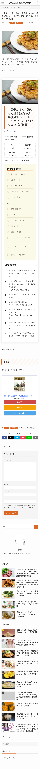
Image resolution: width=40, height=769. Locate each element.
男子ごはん (20, 22)
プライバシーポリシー (11, 758)
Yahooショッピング (19, 413)
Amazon (19, 407)
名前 (6, 484)
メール (6, 491)
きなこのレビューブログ (20, 3)
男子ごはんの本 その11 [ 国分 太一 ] (19, 396)
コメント (7, 460)
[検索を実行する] (36, 527)
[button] (4, 437)
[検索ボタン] (37, 2)
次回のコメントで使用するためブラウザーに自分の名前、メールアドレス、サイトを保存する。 (20, 506)
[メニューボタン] (2, 2)
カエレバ (23, 398)
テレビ (13, 22)
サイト (6, 498)
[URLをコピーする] (35, 437)
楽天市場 (20, 402)
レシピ (23, 428)
